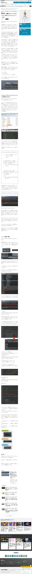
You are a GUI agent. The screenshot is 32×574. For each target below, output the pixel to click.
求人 (21, 561)
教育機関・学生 (18, 562)
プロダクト (19, 561)
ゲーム (5, 562)
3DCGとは (2, 562)
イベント (16, 561)
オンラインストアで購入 (25, 26)
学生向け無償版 (25, 32)
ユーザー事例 (9, 561)
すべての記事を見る (9, 515)
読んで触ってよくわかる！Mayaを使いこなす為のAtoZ (12, 8)
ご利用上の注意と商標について (15, 569)
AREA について (9, 569)
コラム (4, 8)
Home (2, 8)
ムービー (13, 561)
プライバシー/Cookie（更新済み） (11, 570)
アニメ (15, 562)
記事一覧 (25, 20)
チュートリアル (5, 561)
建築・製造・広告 (12, 562)
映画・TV (7, 562)
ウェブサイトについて (20, 569)
